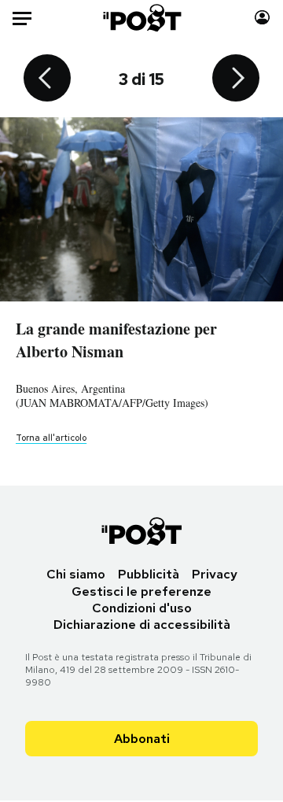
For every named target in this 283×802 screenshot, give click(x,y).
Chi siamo (75, 574)
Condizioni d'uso (142, 608)
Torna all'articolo (51, 437)
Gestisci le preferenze (141, 591)
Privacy (214, 574)
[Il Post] (141, 17)
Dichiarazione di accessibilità (141, 624)
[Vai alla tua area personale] (262, 17)
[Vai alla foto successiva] (235, 79)
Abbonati (142, 738)
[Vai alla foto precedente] (47, 79)
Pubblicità (148, 574)
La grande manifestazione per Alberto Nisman (116, 340)
